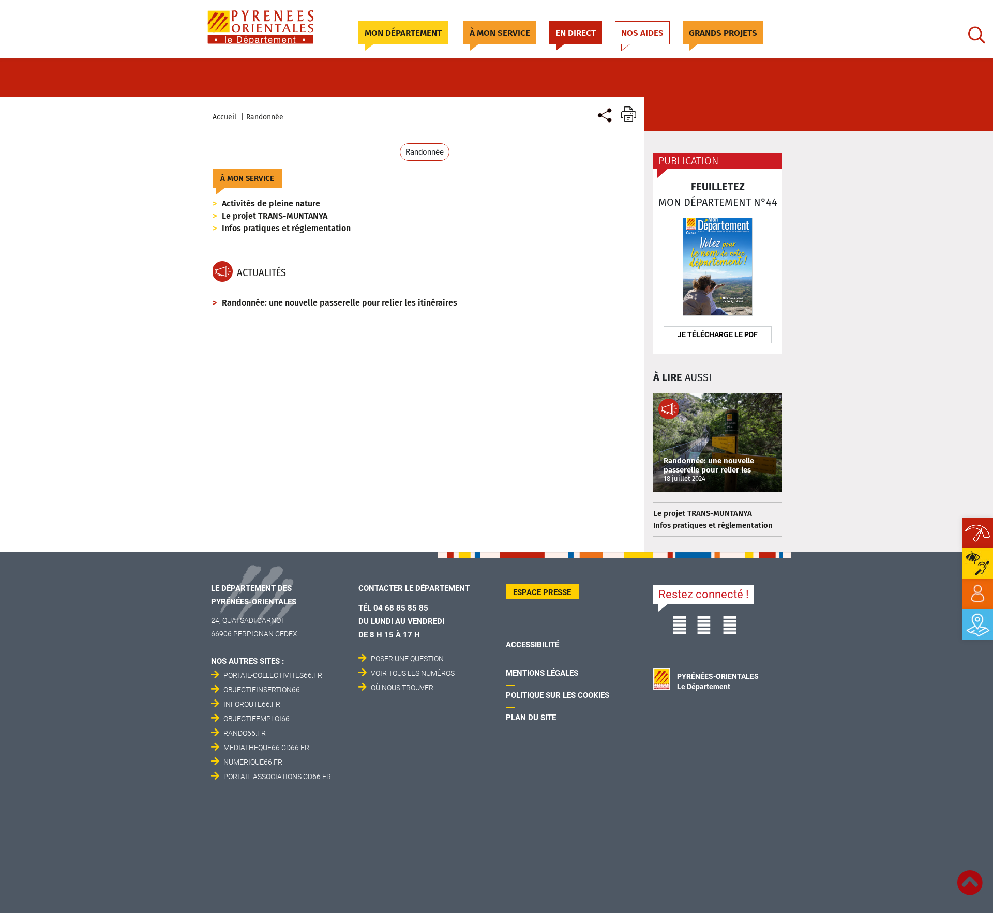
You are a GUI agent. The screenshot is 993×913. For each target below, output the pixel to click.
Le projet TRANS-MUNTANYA (274, 216)
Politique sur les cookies (557, 695)
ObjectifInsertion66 (261, 690)
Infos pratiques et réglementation (286, 228)
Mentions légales (542, 673)
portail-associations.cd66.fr (277, 776)
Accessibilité (532, 644)
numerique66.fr (252, 762)
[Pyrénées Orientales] (272, 27)
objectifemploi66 (256, 718)
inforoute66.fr (251, 704)
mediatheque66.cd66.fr (266, 747)
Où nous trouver (402, 687)
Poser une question (407, 659)
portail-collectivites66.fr (272, 675)
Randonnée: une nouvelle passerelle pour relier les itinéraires (339, 303)
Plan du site (531, 717)
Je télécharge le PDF (718, 334)
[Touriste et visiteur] (604, 114)
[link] (977, 594)
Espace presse (542, 592)
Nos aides (642, 32)
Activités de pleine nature (271, 203)
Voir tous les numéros (413, 673)
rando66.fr (244, 733)
